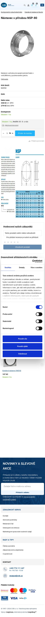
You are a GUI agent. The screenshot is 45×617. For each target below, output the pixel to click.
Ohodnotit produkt (22, 247)
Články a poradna (9, 546)
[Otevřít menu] (42, 5)
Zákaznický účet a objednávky (13, 550)
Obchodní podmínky (10, 520)
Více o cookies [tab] (36, 267)
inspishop (32, 612)
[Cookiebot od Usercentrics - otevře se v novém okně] (32, 261)
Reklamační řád (8, 524)
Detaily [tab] (22, 267)
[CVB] (7, 5)
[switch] (39, 314)
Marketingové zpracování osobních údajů (17, 532)
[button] (10, 125)
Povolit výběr (22, 346)
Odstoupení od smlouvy (11, 528)
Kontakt (5, 516)
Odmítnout (22, 354)
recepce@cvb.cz (16, 575)
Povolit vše (22, 339)
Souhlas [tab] (8, 267)
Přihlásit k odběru (22, 492)
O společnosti (7, 554)
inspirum (9, 612)
